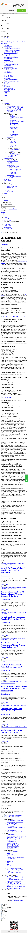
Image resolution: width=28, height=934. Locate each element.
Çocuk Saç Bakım (8, 67)
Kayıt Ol (3, 212)
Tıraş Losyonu (13, 141)
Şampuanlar (13, 120)
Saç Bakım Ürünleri (9, 55)
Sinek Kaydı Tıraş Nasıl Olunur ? (15, 879)
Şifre (2, 205)
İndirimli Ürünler (8, 46)
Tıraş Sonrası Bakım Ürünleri (11, 62)
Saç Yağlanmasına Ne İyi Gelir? (14, 868)
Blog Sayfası (7, 218)
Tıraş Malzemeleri (11, 830)
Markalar (6, 92)
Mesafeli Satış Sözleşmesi (13, 844)
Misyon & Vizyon (8, 88)
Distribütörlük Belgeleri (9, 89)
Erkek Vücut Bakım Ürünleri (11, 64)
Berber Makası (7, 74)
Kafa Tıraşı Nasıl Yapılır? (13, 882)
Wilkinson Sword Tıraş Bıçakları (15, 832)
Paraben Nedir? (10, 871)
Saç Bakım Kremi (14, 124)
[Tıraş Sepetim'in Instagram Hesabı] (13, 816)
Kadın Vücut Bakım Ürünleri (11, 57)
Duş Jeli (12, 131)
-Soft (7, 931)
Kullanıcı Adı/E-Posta (6, 202)
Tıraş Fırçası (13, 145)
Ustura (11, 144)
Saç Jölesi (12, 118)
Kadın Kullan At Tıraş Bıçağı (11, 53)
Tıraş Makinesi (7, 71)
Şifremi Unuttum (13, 209)
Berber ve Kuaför (8, 228)
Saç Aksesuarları (14, 123)
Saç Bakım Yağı (14, 127)
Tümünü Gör (10, 111)
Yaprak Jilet (13, 142)
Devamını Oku (4, 584)
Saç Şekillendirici (8, 72)
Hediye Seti (6, 82)
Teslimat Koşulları (11, 841)
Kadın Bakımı (7, 225)
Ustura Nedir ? (10, 874)
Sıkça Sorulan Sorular (12, 851)
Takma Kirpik (7, 78)
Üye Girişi (6, 200)
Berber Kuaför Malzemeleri (10, 68)
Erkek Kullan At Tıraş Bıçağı (11, 51)
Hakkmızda (10, 862)
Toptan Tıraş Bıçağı (12, 823)
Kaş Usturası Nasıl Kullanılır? (14, 881)
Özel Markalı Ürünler (12, 848)
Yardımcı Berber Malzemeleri (11, 79)
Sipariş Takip (10, 854)
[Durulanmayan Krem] (13, 316)
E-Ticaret (10, 931)
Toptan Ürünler (7, 84)
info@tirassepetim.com (17, 900)
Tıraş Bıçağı (7, 47)
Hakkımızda (7, 86)
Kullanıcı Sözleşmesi (12, 843)
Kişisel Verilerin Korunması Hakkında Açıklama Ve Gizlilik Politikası (16, 836)
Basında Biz (7, 91)
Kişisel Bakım (7, 220)
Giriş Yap (3, 210)
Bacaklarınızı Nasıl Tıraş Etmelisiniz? (16, 886)
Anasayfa (6, 217)
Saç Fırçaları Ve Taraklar (10, 75)
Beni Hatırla (5, 209)
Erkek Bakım (7, 60)
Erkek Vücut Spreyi (15, 154)
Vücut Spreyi (13, 132)
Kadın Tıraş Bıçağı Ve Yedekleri (12, 48)
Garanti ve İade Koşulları (13, 846)
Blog (5, 85)
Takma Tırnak (13, 170)
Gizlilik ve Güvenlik (12, 847)
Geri (2, 231)
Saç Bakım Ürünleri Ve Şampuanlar (15, 827)
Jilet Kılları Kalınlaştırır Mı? (14, 888)
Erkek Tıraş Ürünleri (9, 61)
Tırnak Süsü (13, 172)
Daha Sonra (12, 10)
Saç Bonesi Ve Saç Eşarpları (17, 121)
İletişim (5, 93)
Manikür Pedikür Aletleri (16, 169)
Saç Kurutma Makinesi (9, 69)
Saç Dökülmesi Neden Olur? (14, 872)
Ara (17, 13)
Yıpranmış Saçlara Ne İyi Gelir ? (15, 869)
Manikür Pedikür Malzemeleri (11, 77)
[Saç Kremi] (6, 397)
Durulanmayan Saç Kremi (16, 125)
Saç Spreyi (12, 116)
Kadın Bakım (7, 54)
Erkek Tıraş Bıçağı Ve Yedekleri (12, 50)
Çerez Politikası (11, 834)
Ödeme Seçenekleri (11, 855)
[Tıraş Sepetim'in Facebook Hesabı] (13, 815)
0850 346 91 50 (20, 899)
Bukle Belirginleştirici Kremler (17, 117)
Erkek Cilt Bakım (14, 149)
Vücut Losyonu (14, 134)
